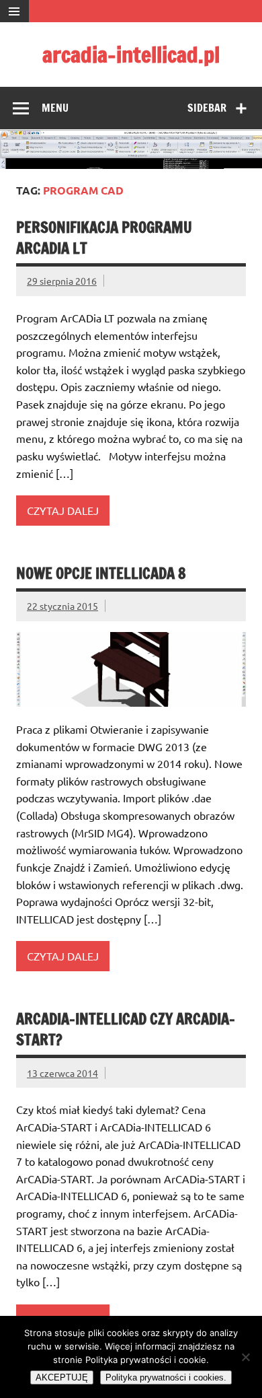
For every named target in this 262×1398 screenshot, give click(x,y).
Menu (55, 107)
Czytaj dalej (63, 510)
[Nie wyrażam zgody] (245, 1357)
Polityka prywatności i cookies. (165, 1377)
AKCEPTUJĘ (62, 1377)
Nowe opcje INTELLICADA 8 (101, 573)
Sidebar (206, 107)
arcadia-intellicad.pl (131, 54)
